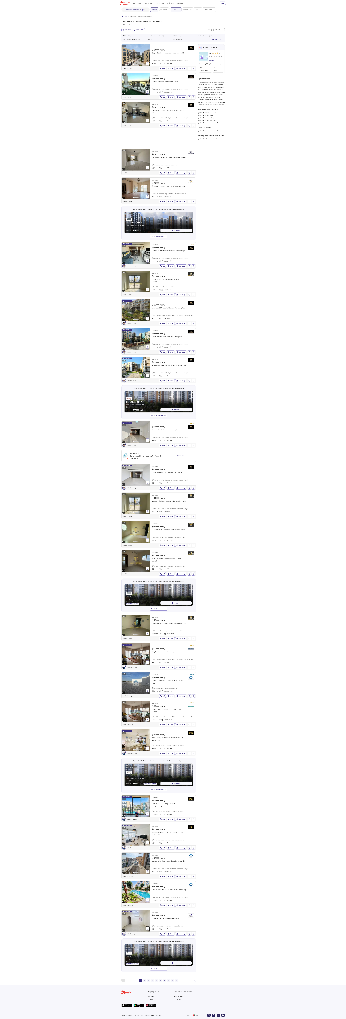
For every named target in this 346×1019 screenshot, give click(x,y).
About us (151, 996)
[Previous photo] (123, 55)
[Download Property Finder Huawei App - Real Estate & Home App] (151, 1005)
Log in (223, 3)
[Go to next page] (194, 980)
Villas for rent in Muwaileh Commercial (209, 97)
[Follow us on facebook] (213, 1015)
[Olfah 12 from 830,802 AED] (159, 775)
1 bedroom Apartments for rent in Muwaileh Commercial (214, 82)
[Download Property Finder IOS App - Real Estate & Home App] (126, 1005)
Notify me (180, 456)
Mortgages (180, 3)
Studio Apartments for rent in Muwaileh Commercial (213, 89)
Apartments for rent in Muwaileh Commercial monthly (213, 92)
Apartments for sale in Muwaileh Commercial (211, 131)
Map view (128, 30)
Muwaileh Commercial (132, 9)
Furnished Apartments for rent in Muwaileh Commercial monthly (216, 94)
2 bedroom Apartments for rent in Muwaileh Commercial (214, 84)
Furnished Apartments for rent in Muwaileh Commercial (214, 87)
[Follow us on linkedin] (223, 1015)
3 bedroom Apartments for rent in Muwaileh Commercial (214, 100)
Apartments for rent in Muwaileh (207, 113)
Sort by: (210, 30)
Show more (215, 39)
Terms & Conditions (127, 1015)
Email (171, 68)
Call (163, 68)
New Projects (148, 3)
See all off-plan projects (158, 236)
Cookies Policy (149, 1015)
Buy (134, 3)
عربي (188, 1015)
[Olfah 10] (159, 595)
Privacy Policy (139, 1015)
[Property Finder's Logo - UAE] (125, 3)
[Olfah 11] (159, 955)
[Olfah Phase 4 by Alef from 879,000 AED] (159, 401)
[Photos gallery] (136, 55)
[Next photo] (148, 55)
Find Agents (170, 3)
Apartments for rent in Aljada (206, 115)
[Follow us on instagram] (209, 1015)
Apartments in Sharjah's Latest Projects (209, 139)
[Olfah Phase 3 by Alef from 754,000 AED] (159, 222)
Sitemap (158, 1015)
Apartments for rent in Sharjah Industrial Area (211, 118)
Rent (139, 3)
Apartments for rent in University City (208, 123)
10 (176, 980)
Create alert (140, 30)
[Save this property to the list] (189, 68)
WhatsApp (182, 68)
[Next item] (222, 64)
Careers (150, 1000)
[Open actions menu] (193, 68)
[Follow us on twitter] (218, 1015)
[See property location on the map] (147, 63)
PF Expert (177, 1000)
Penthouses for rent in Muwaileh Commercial (211, 105)
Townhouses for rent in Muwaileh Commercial (211, 102)
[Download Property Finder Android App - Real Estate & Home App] (139, 1005)
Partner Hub (178, 996)
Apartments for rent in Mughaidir (207, 120)
